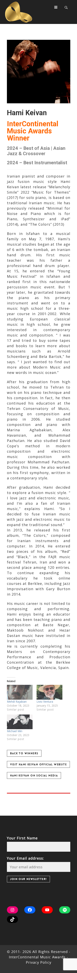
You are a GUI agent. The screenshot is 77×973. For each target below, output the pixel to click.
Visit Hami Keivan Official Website (38, 764)
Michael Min (14, 731)
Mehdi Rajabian (17, 701)
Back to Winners (24, 753)
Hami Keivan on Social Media (34, 775)
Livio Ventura (45, 701)
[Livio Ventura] (49, 692)
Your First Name (22, 838)
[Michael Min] (20, 722)
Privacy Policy (38, 962)
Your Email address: (25, 858)
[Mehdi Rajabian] (20, 692)
